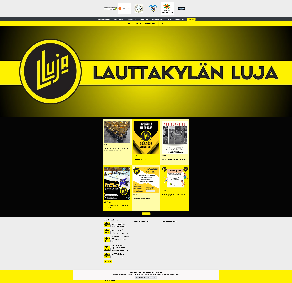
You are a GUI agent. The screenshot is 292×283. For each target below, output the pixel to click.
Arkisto (192, 19)
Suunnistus (179, 19)
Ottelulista (108, 261)
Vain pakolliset (151, 277)
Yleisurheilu (157, 19)
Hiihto (169, 19)
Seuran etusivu (104, 19)
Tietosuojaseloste (109, 280)
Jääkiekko (132, 19)
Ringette (144, 19)
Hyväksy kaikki (140, 277)
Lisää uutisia (146, 214)
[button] (22, 71)
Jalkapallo (119, 19)
